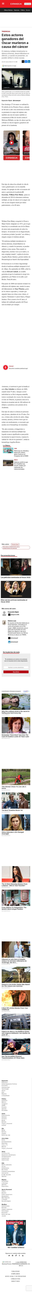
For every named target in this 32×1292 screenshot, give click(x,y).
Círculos (4, 1118)
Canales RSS (15, 1279)
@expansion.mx (16, 1255)
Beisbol (4, 1192)
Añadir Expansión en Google (10, 65)
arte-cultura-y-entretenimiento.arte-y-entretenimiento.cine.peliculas (11, 547)
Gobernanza (5, 1168)
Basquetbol (5, 1196)
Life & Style (5, 1138)
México (16, 460)
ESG (3, 1092)
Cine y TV (5, 1145)
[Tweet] (23, 61)
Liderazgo (5, 1183)
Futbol (4, 1191)
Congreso (5, 1103)
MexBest (4, 1204)
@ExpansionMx (15, 614)
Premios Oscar (15, 544)
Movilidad (5, 1169)
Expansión (5, 1081)
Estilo (3, 1140)
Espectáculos (6, 1115)
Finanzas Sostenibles (8, 1171)
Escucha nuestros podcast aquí (18, 368)
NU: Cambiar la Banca (16, 1247)
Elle (3, 1128)
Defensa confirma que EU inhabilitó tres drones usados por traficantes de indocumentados (21, 465)
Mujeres (4, 1094)
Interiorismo (5, 1159)
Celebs (4, 1133)
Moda (3, 1120)
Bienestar (5, 1212)
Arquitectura (5, 1158)
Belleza (4, 1122)
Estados (4, 1107)
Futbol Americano (7, 1194)
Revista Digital (27, 3)
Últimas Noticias (8, 10)
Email (16, 667)
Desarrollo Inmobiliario (9, 1155)
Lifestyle (4, 1199)
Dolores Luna (12, 621)
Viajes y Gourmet (7, 1123)
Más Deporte (6, 1197)
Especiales (5, 1186)
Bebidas (4, 1207)
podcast (11, 366)
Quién (3, 1113)
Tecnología (5, 1089)
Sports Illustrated (7, 1189)
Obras (3, 1090)
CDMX (15, 448)
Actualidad (5, 1181)
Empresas (16, 10)
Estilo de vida (6, 1135)
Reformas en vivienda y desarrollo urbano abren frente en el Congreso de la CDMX (21, 453)
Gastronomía (5, 1206)
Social (3, 1166)
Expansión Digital (13, 612)
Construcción (6, 1153)
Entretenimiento (6, 1141)
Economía (5, 1085)
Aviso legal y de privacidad (15, 1276)
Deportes (4, 1143)
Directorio (15, 1281)
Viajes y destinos (7, 1209)
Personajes (5, 1211)
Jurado (4, 1216)
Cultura (4, 1125)
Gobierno (4, 1100)
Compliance (15, 1274)
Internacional (6, 1087)
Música (4, 1146)
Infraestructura (6, 1156)
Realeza (4, 1117)
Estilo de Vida (6, 1214)
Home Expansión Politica (9, 1084)
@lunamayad (16, 100)
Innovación (5, 1173)
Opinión (4, 1108)
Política (23, 10)
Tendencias (6, 31)
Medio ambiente (7, 1164)
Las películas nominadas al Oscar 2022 (15, 577)
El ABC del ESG (6, 1174)
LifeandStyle (6, 1095)
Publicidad (16, 1271)
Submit (16, 671)
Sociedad (5, 1110)
